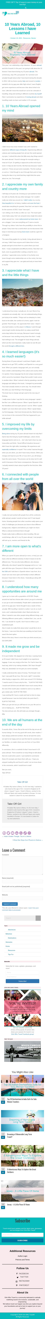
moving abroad (31, 97)
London (37, 81)
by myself (38, 94)
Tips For (11, 954)
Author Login (22, 1256)
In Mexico (27, 327)
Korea (8, 946)
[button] (22, 3)
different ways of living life (18, 150)
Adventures (12, 930)
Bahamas (9, 934)
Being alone (6, 433)
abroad (39, 65)
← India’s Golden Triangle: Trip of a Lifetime (16, 836)
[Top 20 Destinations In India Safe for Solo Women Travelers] (22, 1090)
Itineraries (9, 942)
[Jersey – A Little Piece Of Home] (22, 1195)
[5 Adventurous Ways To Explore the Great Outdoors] (22, 1160)
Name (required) (8, 878)
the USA (4, 571)
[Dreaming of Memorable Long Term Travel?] (22, 1125)
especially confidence (9, 449)
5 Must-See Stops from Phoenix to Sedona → (28, 840)
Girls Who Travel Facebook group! (22, 1034)
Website (5, 895)
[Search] (38, 918)
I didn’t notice (28, 200)
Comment (5, 855)
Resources (26, 38)
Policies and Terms (22, 1260)
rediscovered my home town (28, 219)
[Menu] (17, 12)
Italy (24, 81)
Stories (33, 38)
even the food (34, 203)
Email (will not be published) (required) (16, 886)
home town (25, 232)
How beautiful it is (8, 203)
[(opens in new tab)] (22, 1051)
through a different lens (16, 346)
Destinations (12, 938)
